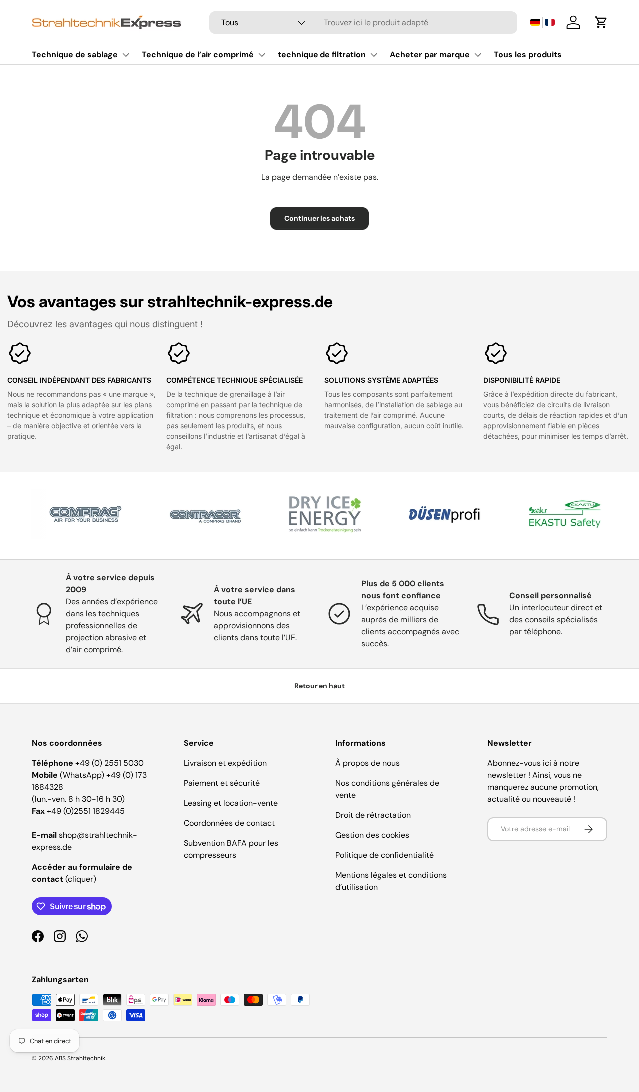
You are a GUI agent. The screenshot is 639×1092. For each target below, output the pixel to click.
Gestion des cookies (372, 835)
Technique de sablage (75, 54)
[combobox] (363, 22)
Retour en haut (319, 685)
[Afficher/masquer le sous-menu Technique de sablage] (126, 55)
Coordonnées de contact (229, 823)
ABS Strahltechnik (80, 1058)
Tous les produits (528, 54)
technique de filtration (322, 54)
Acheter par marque (430, 54)
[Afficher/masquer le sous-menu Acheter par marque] (478, 55)
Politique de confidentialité (384, 855)
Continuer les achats (319, 218)
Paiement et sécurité (222, 783)
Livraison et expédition (225, 763)
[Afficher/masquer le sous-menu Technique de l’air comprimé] (262, 55)
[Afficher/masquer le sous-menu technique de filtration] (374, 55)
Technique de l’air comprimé (198, 54)
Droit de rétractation (373, 815)
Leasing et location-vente (231, 803)
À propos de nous (367, 763)
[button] (542, 22)
